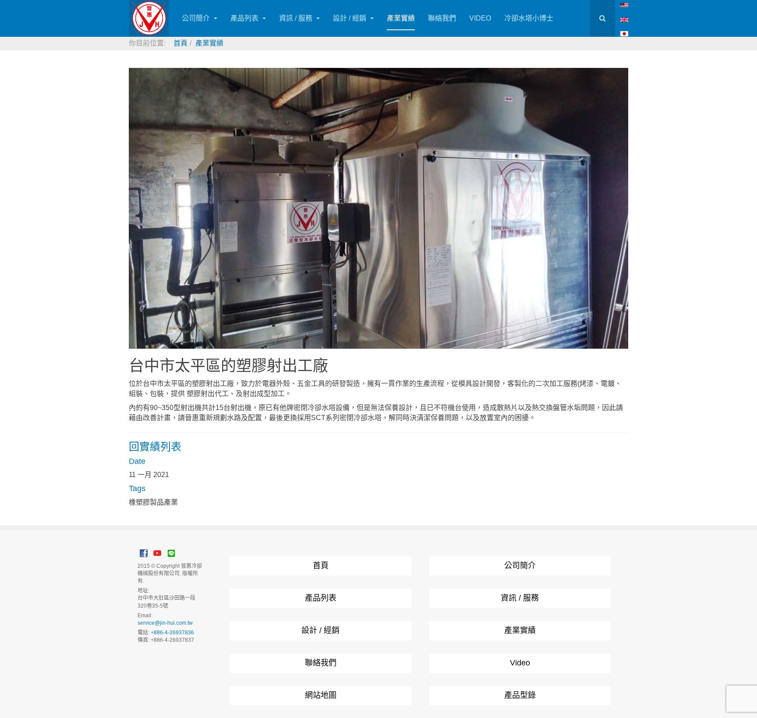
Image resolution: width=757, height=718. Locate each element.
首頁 (321, 565)
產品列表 (245, 18)
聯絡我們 (442, 18)
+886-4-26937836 (172, 633)
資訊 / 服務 (296, 18)
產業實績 (401, 18)
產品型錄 (520, 695)
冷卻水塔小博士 (528, 18)
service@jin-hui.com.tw (165, 623)
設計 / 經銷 (350, 18)
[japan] (624, 33)
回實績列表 (155, 447)
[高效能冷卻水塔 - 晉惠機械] (149, 18)
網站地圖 (320, 695)
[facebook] (144, 553)
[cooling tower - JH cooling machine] (624, 4)
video (480, 18)
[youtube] (157, 553)
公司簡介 (197, 18)
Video (520, 662)
